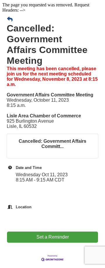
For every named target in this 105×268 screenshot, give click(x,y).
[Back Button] (10, 19)
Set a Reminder (52, 236)
